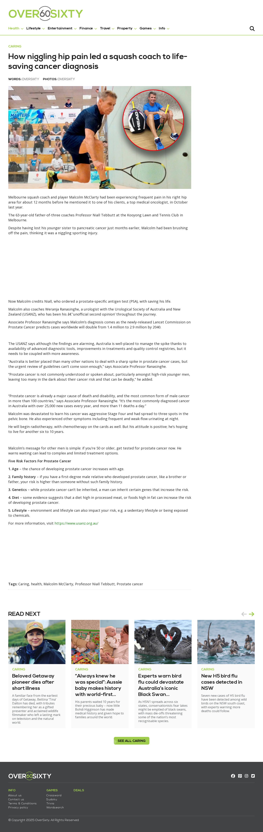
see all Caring (132, 741)
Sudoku (51, 799)
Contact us (16, 799)
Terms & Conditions (22, 803)
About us (15, 795)
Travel (105, 28)
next (252, 614)
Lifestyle (33, 28)
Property (124, 28)
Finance (86, 28)
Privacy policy (18, 807)
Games (146, 28)
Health (13, 28)
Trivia (50, 803)
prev (244, 614)
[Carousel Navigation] (248, 614)
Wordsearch (55, 807)
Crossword (54, 795)
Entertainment (60, 28)
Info (162, 28)
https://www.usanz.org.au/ (76, 523)
